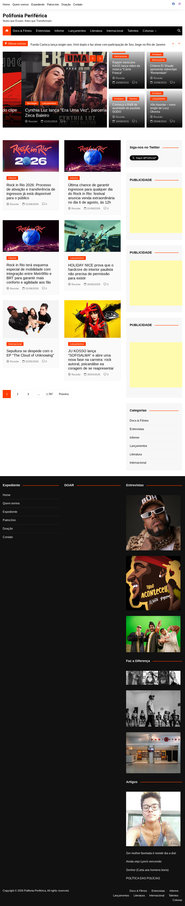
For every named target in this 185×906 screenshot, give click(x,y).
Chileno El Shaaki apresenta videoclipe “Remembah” (163, 69)
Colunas (148, 30)
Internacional (115, 30)
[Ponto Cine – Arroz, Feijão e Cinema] (153, 752)
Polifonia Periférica (25, 16)
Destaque (13, 103)
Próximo (64, 394)
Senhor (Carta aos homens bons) (147, 870)
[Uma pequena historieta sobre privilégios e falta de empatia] (153, 819)
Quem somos (20, 4)
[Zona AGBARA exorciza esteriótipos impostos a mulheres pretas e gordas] (153, 678)
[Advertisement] (157, 210)
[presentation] (173, 43)
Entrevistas (43, 30)
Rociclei (14, 121)
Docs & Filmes (22, 30)
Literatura (96, 30)
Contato (77, 4)
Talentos (133, 30)
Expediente (37, 4)
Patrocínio (53, 4)
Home (6, 4)
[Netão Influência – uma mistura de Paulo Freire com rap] (153, 708)
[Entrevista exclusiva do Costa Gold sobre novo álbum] (153, 634)
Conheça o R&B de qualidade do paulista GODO (126, 108)
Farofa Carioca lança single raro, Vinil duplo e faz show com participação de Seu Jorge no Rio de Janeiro (98, 43)
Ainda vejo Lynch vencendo (144, 861)
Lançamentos (77, 30)
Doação (66, 4)
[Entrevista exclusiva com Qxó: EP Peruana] (153, 522)
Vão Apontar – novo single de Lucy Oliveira (162, 108)
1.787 (49, 394)
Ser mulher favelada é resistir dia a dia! (151, 853)
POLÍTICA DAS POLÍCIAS (143, 878)
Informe (59, 30)
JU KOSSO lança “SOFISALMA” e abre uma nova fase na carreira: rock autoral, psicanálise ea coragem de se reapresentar (91, 359)
